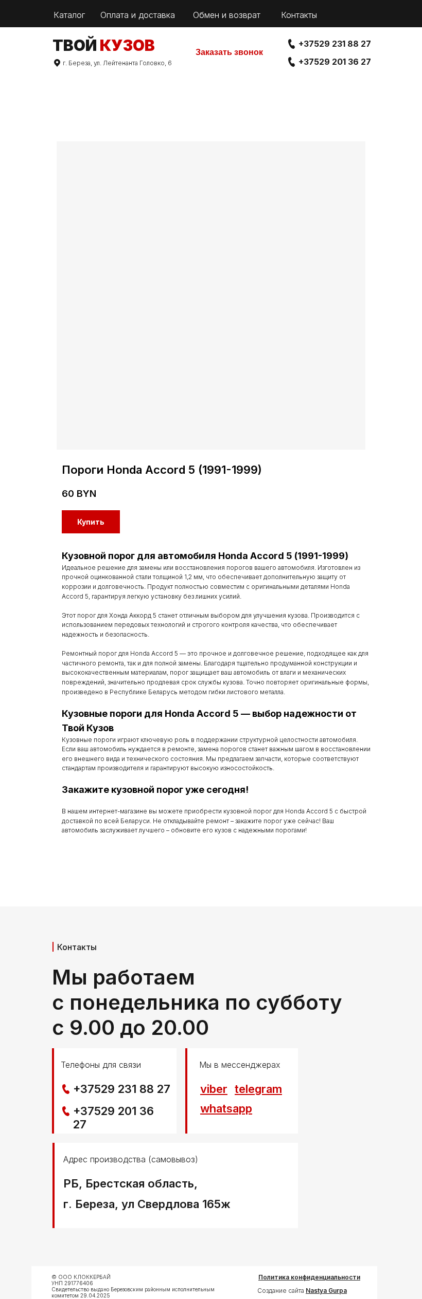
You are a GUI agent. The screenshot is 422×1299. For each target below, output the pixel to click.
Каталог (69, 15)
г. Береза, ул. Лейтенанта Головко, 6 (117, 63)
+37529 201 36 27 (334, 62)
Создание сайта (302, 1290)
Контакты (299, 15)
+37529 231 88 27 (334, 44)
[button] (229, 53)
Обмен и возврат (226, 15)
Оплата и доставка (137, 15)
